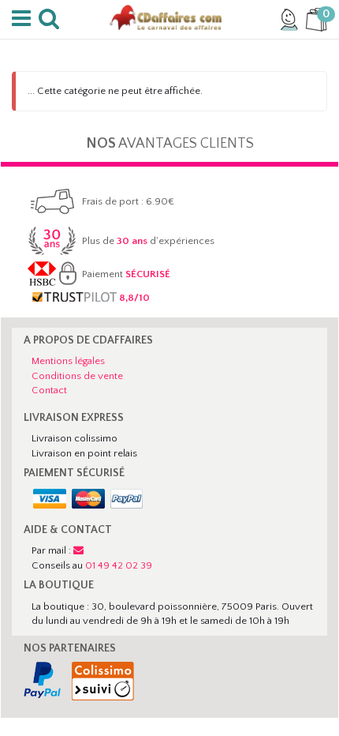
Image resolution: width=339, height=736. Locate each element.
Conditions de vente (77, 375)
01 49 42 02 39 (118, 565)
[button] (24, 19)
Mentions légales (68, 360)
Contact (49, 390)
